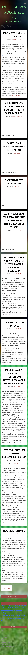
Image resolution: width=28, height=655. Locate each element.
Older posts (7, 588)
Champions (10, 607)
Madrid (16, 615)
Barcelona (23, 605)
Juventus (3, 615)
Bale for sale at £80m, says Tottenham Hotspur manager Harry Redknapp (14, 377)
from (12, 610)
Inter (14, 612)
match (2, 618)
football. (8, 610)
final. (25, 607)
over (19, 618)
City (19, 607)
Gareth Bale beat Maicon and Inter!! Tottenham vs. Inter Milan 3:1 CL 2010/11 (14, 220)
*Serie (8, 605)
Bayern (2, 607)
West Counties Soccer (8, 646)
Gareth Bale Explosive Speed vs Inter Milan (14, 146)
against (17, 605)
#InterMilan (4, 605)
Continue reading (15, 95)
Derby (22, 607)
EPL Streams (5, 635)
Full (14, 610)
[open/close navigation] (25, 3)
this (9, 621)
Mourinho (12, 618)
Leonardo (12, 615)
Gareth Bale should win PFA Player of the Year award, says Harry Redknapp (14, 264)
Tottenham (13, 621)
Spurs (6, 621)
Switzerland (5, 644)
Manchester (22, 615)
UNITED (21, 621)
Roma (24, 618)
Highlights (4, 613)
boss (6, 607)
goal (16, 610)
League (7, 615)
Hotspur (9, 613)
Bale (20, 605)
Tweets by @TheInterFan (8, 599)
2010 (12, 605)
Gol (3, 640)
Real (21, 618)
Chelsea (17, 607)
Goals (20, 610)
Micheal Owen (6, 642)
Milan (7, 618)
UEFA (18, 621)
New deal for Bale (14, 530)
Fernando (4, 637)
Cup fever (4, 631)
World (2, 622)
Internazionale (20, 613)
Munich (16, 618)
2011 (14, 605)
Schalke (3, 621)
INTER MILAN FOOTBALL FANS (14, 12)
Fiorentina (3, 610)
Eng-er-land (5, 633)
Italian (24, 613)
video (24, 621)
